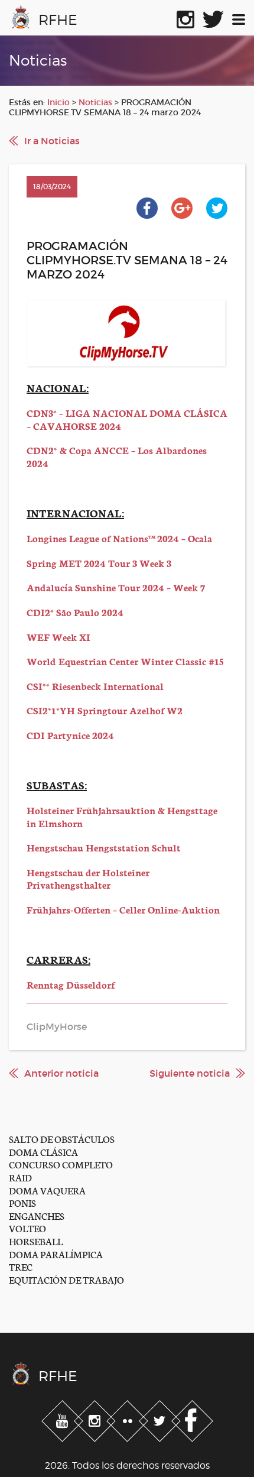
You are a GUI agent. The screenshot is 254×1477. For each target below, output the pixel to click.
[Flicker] (128, 1419)
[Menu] (238, 17)
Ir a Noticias (52, 140)
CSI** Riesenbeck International (95, 685)
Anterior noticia (61, 1073)
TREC (20, 1266)
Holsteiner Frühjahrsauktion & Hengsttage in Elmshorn (122, 816)
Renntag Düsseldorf (71, 984)
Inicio (58, 102)
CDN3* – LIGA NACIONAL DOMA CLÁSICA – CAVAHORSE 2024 (127, 419)
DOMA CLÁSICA (43, 1151)
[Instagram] (96, 1419)
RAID (20, 1177)
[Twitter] (161, 1419)
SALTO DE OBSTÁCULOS (62, 1138)
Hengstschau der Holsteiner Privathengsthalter (88, 878)
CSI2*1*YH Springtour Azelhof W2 (105, 710)
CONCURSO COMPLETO (61, 1164)
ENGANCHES (36, 1215)
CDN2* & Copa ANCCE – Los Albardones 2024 (117, 456)
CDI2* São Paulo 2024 (75, 611)
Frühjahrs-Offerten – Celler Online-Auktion (123, 909)
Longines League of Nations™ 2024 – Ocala (119, 538)
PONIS (22, 1202)
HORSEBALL (36, 1241)
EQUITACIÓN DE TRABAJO (66, 1279)
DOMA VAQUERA (47, 1190)
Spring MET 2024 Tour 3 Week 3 (99, 562)
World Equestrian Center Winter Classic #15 (125, 661)
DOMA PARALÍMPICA (56, 1254)
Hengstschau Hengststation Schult (104, 847)
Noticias (95, 102)
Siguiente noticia (189, 1073)
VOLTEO (27, 1228)
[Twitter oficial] (213, 17)
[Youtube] (63, 1419)
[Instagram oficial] (185, 17)
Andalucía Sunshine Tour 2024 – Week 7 (116, 587)
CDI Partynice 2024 (70, 734)
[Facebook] (192, 1419)
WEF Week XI (58, 636)
